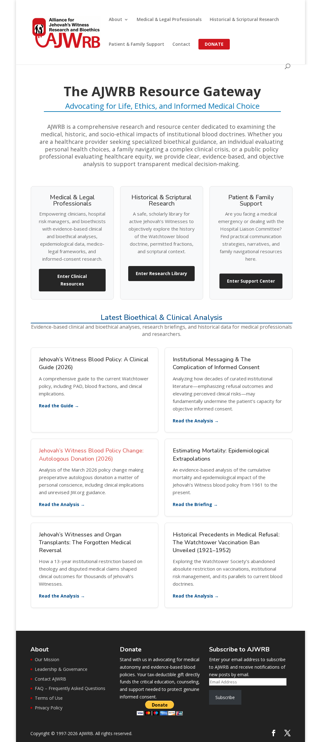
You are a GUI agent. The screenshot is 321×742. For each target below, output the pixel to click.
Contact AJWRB (50, 679)
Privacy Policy (48, 708)
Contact (181, 44)
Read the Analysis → (196, 421)
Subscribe (225, 697)
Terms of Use (49, 698)
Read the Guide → (59, 406)
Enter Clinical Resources (72, 280)
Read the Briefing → (195, 504)
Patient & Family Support (136, 44)
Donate (214, 44)
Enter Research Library (161, 273)
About (115, 19)
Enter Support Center (251, 281)
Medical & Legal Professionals (169, 19)
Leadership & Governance (61, 669)
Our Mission (47, 659)
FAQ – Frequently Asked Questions (70, 688)
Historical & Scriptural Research (244, 19)
